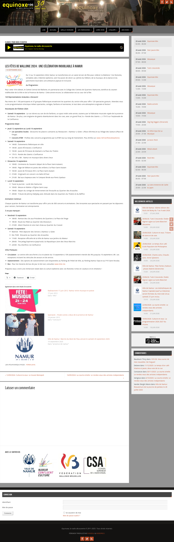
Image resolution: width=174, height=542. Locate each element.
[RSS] (171, 229)
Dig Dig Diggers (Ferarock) (157, 122)
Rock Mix (150, 158)
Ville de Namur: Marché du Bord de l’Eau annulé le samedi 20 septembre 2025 (79, 339)
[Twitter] (171, 224)
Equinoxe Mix (152, 41)
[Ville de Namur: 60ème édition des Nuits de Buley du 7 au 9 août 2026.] (137, 213)
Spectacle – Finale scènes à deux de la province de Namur (70, 315)
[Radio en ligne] (121, 48)
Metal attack (152, 149)
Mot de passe (7, 507)
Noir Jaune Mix (153, 50)
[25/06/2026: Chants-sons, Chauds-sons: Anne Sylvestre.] (137, 260)
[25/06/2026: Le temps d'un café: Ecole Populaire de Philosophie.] (137, 249)
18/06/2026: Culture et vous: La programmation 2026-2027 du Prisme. (154, 322)
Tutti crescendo (153, 68)
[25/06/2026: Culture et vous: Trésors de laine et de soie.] (137, 238)
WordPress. (100, 533)
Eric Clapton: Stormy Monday (34, 49)
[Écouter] (9, 47)
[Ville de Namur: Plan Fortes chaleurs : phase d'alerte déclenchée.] (137, 271)
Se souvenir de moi (73, 513)
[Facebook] (171, 219)
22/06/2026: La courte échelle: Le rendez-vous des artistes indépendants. (155, 308)
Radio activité (152, 104)
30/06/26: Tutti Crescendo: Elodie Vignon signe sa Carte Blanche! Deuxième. (155, 222)
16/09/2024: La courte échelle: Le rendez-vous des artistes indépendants (95, 376)
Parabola (90, 533)
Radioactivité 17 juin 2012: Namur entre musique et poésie (71, 290)
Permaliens (30, 365)
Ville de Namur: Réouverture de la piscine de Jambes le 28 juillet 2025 (151, 387)
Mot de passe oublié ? (71, 515)
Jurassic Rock (152, 140)
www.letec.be (60, 264)
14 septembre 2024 (13, 70)
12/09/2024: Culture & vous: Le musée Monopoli (24, 375)
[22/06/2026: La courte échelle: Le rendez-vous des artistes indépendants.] (137, 310)
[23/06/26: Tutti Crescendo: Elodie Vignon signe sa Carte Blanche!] (137, 283)
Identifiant (6, 502)
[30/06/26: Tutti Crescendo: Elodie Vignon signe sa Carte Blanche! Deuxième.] (137, 224)
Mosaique (151, 59)
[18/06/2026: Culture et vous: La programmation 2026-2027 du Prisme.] (137, 324)
